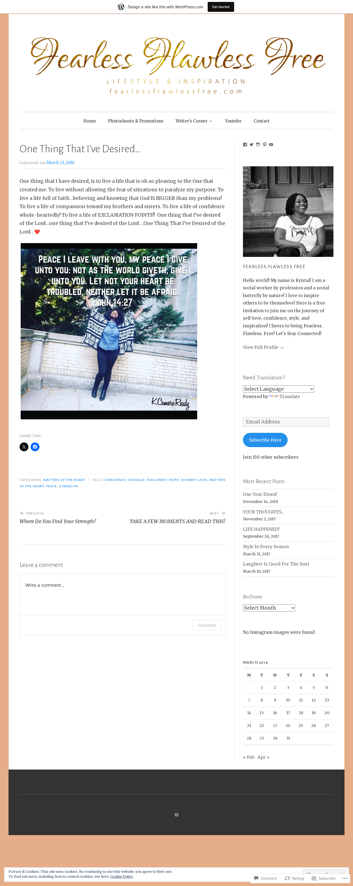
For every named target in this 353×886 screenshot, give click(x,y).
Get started (221, 7)
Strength (68, 486)
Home (89, 121)
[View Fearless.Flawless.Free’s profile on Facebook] (245, 144)
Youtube (233, 121)
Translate (289, 396)
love (202, 480)
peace (51, 486)
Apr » (263, 757)
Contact (262, 121)
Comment (207, 625)
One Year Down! (260, 494)
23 (275, 725)
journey (188, 480)
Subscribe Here (265, 440)
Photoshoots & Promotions (136, 121)
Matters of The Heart (64, 480)
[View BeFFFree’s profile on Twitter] (251, 144)
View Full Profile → (263, 347)
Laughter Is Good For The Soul (276, 564)
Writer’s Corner (191, 121)
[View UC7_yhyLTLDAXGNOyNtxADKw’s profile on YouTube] (271, 144)
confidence (114, 480)
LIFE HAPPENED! (261, 529)
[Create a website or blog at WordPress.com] (176, 814)
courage (136, 480)
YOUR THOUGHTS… (263, 512)
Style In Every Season (266, 546)
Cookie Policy (121, 876)
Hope (174, 480)
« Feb (248, 757)
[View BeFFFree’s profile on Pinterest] (265, 144)
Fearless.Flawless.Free (274, 266)
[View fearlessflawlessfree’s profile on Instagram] (258, 144)
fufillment (157, 480)
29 (262, 738)
